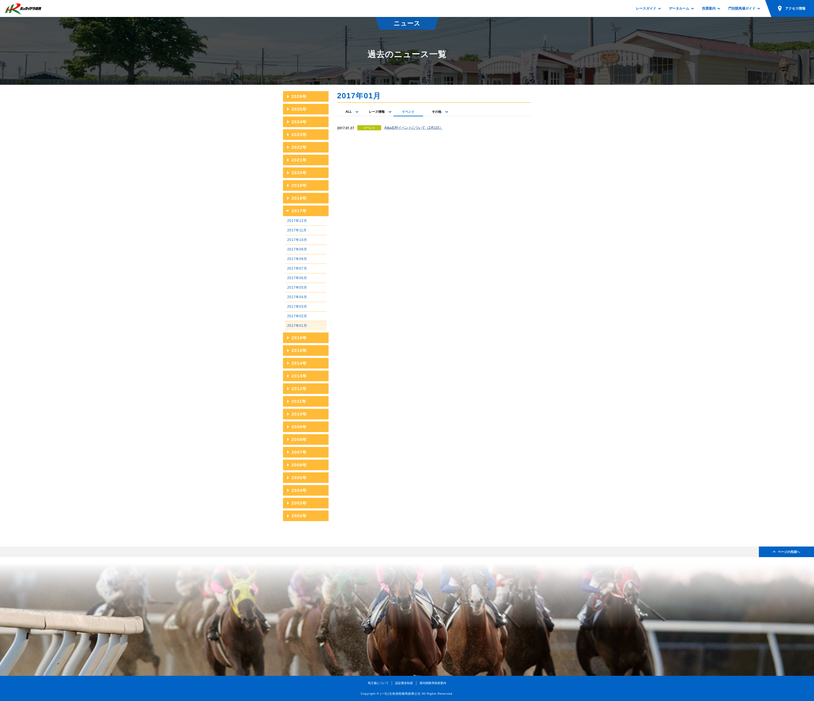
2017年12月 (297, 221)
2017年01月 (297, 325)
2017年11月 (297, 230)
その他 (436, 111)
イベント (408, 111)
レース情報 (377, 111)
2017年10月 (297, 240)
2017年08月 (297, 259)
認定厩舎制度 (404, 683)
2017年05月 (297, 287)
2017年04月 (297, 297)
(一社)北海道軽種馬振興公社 (400, 693)
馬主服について (378, 683)
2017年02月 (297, 316)
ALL (349, 111)
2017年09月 (297, 249)
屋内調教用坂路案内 (433, 683)
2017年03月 (297, 306)
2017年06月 (297, 278)
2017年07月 (297, 268)
